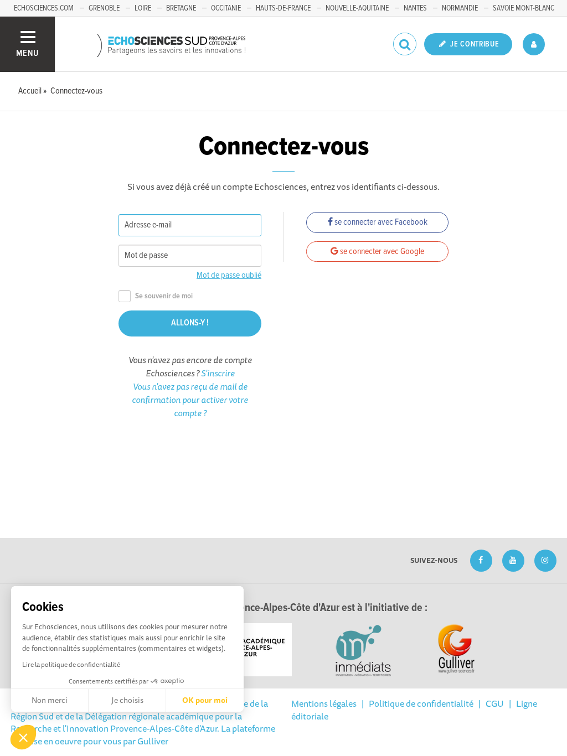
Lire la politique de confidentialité (71, 664)
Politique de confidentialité (421, 703)
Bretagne (181, 8)
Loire (143, 8)
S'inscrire (218, 373)
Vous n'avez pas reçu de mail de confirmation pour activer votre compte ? (190, 399)
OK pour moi (205, 700)
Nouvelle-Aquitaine (357, 8)
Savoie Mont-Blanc (523, 8)
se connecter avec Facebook (380, 222)
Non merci (50, 700)
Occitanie (226, 8)
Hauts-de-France (283, 8)
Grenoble (104, 8)
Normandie (460, 8)
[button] (23, 737)
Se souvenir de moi (164, 296)
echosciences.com (44, 8)
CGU (495, 703)
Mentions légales (324, 703)
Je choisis (127, 700)
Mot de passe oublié (229, 275)
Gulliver (152, 741)
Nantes (415, 8)
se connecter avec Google (381, 251)
